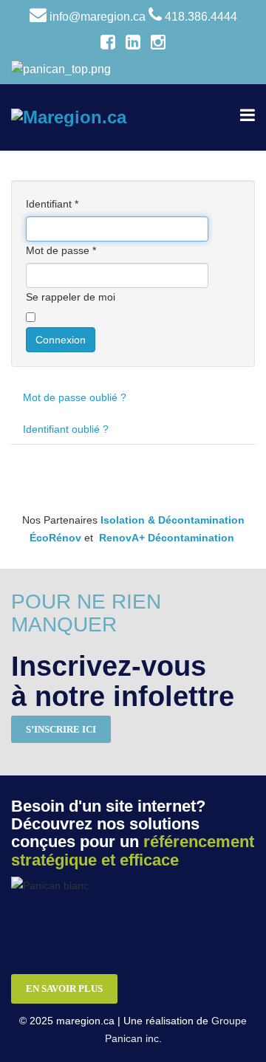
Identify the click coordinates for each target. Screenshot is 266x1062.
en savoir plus (64, 988)
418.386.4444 (201, 16)
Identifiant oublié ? (66, 429)
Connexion (60, 340)
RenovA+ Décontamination (166, 538)
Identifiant (52, 204)
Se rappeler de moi (70, 297)
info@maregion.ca (98, 16)
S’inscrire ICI (61, 729)
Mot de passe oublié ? (74, 397)
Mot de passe (61, 250)
